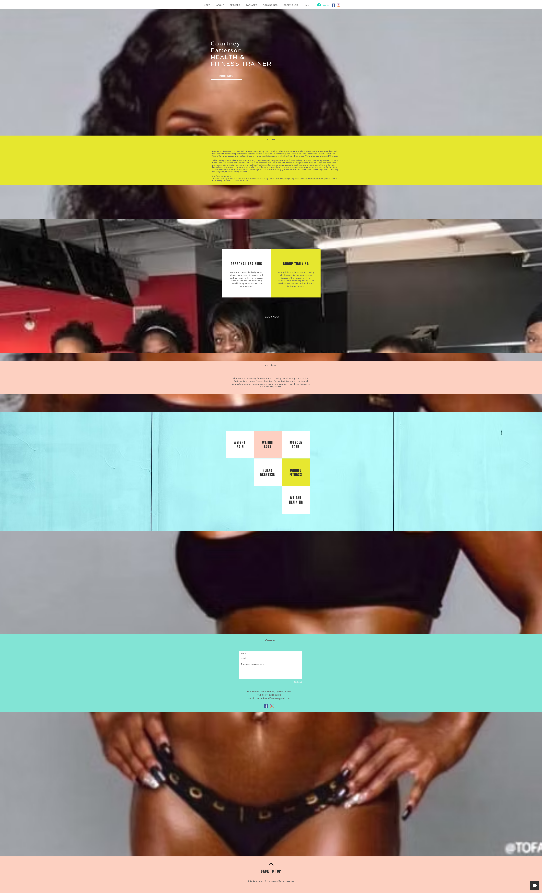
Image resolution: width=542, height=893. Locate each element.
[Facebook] (333, 5)
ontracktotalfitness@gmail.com (273, 698)
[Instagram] (338, 5)
